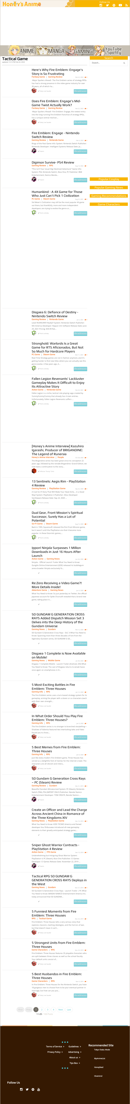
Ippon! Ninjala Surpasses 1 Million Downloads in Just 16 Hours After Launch (56, 551)
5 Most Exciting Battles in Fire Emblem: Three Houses (53, 686)
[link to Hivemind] (91, 1078)
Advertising (74, 1052)
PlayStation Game (57, 488)
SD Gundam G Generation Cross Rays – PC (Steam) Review (58, 780)
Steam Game (49, 199)
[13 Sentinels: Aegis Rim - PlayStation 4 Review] (15, 492)
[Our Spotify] (114, 5)
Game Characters (40, 950)
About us (73, 1057)
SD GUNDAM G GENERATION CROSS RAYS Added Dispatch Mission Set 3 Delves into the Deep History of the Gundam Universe (58, 620)
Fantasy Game (38, 77)
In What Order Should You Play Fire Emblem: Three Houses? (57, 718)
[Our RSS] (126, 5)
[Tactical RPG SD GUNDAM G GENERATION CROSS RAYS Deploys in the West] (15, 887)
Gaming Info (37, 691)
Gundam (52, 629)
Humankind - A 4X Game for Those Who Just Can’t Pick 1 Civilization (57, 194)
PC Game (36, 199)
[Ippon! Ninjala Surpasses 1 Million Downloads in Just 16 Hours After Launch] (15, 558)
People (61, 457)
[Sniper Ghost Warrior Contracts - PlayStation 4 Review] (15, 855)
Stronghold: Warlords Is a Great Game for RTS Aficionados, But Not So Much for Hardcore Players (57, 347)
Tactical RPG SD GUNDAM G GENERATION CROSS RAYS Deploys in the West (59, 880)
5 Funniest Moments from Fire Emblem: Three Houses (54, 913)
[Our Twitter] (107, 5)
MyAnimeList (99, 1058)
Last (69, 1009)
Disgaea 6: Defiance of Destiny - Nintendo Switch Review (55, 314)
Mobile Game (54, 660)
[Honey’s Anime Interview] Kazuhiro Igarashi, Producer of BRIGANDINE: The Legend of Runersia (58, 450)
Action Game (37, 389)
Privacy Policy (54, 1052)
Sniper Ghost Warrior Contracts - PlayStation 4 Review (55, 847)
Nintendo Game (56, 140)
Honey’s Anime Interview (43, 457)
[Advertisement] (65, 26)
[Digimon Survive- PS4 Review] (15, 173)
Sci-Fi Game (37, 523)
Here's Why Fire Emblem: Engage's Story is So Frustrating (57, 72)
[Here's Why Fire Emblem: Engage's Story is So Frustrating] (15, 80)
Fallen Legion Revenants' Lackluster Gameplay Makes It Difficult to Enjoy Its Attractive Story (58, 382)
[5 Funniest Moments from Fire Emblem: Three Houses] (15, 922)
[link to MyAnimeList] (91, 1060)
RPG (51, 165)
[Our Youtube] (120, 6)
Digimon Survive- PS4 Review (53, 162)
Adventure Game (39, 590)
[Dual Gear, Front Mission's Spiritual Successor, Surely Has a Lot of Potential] (15, 523)
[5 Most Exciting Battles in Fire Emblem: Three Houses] (15, 695)
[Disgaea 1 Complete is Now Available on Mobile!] (15, 664)
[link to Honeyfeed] (91, 1069)
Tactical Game (45, 918)
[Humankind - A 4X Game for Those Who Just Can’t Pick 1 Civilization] (15, 202)
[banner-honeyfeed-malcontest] (109, 149)
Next (60, 1009)
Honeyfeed (98, 1067)
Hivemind (98, 1076)
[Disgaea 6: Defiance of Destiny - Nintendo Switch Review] (15, 323)
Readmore (80, 91)
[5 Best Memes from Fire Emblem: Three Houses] (15, 758)
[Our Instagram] (101, 5)
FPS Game (51, 852)
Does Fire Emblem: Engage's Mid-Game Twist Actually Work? (56, 103)
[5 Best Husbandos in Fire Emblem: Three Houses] (15, 985)
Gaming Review (55, 77)
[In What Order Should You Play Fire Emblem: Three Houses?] (15, 726)
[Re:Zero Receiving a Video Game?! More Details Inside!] (15, 594)
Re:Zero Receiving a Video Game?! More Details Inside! (57, 585)
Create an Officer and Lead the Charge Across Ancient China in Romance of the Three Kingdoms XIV (59, 813)
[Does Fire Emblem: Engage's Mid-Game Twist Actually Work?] (15, 112)
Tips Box (74, 1063)
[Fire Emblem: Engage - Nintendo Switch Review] (15, 143)
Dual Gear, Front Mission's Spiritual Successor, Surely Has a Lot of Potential (57, 516)
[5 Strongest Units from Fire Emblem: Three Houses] (15, 953)
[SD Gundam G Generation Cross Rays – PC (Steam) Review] (15, 789)
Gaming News (53, 559)
